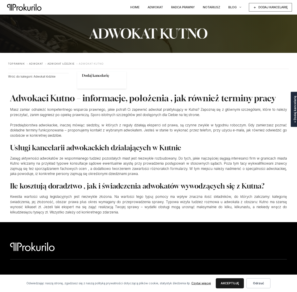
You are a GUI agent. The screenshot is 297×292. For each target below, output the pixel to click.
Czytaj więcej (201, 283)
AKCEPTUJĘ (230, 283)
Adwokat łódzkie (45, 76)
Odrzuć (258, 283)
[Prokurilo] (24, 7)
